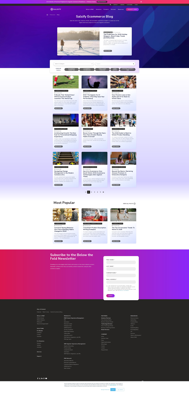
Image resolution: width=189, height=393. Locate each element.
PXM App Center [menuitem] (67, 339)
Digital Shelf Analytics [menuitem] (69, 331)
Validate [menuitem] (39, 345)
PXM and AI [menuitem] (39, 322)
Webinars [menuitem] (133, 324)
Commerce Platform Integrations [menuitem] (71, 364)
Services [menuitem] (39, 351)
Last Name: (110, 266)
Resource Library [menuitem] (134, 318)
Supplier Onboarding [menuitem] (69, 346)
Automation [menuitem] (66, 351)
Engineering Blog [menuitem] (134, 327)
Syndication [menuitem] (66, 322)
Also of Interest (41, 309)
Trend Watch (115, 69)
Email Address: (111, 279)
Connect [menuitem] (39, 334)
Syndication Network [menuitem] (68, 360)
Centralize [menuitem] (39, 332)
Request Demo (132, 9)
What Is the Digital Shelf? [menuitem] (42, 324)
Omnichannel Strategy (102, 69)
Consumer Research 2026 (128, 69)
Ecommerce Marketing (71, 69)
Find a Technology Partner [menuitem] (107, 325)
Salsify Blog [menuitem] (133, 320)
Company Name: (111, 273)
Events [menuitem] (132, 325)
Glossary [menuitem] (133, 333)
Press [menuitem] (102, 340)
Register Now (102, 2)
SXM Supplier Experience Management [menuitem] (75, 344)
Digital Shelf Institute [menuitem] (106, 342)
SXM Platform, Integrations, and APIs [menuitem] (72, 353)
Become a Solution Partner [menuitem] (107, 322)
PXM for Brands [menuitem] (40, 318)
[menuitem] (80, 318)
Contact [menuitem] (115, 4)
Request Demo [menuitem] (104, 350)
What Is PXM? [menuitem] (41, 316)
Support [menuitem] (39, 356)
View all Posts (128, 203)
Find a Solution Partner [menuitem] (106, 320)
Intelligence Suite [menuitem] (68, 325)
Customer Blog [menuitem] (134, 322)
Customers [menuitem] (129, 4)
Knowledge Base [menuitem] (134, 329)
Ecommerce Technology (87, 69)
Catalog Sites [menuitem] (67, 333)
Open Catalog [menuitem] (67, 368)
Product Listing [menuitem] (67, 348)
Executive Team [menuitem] (104, 338)
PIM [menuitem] (65, 320)
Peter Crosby (46, 312)
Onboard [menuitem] (39, 343)
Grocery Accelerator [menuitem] (68, 329)
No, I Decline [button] (120, 389)
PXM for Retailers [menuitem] (41, 320)
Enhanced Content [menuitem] (68, 324)
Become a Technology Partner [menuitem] (108, 327)
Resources (52, 14)
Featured (39, 312)
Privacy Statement (124, 290)
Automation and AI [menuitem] (68, 335)
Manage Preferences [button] (105, 389)
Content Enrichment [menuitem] (68, 350)
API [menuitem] (131, 331)
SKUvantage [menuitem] (104, 344)
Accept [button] (113, 389)
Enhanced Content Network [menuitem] (70, 362)
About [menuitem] (102, 336)
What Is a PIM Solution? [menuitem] (136, 335)
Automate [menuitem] (39, 336)
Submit (110, 295)
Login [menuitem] (136, 4)
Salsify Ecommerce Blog (56, 312)
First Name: (110, 259)
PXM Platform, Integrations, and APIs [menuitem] (72, 337)
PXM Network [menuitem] (68, 358)
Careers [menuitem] (122, 4)
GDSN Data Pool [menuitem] (68, 327)
